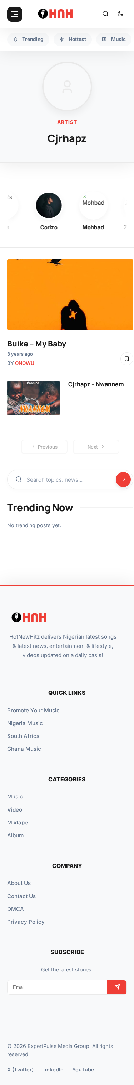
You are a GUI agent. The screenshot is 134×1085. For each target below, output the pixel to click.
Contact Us (21, 896)
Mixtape (17, 822)
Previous (48, 447)
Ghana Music (24, 748)
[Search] (105, 14)
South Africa (23, 736)
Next (93, 447)
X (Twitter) (20, 1069)
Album (15, 835)
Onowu (24, 363)
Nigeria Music (25, 723)
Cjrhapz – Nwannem (96, 384)
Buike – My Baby (36, 343)
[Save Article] (126, 358)
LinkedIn (53, 1069)
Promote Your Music (33, 710)
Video (14, 809)
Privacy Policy (26, 921)
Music (15, 796)
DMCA (15, 909)
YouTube (83, 1069)
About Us (19, 883)
